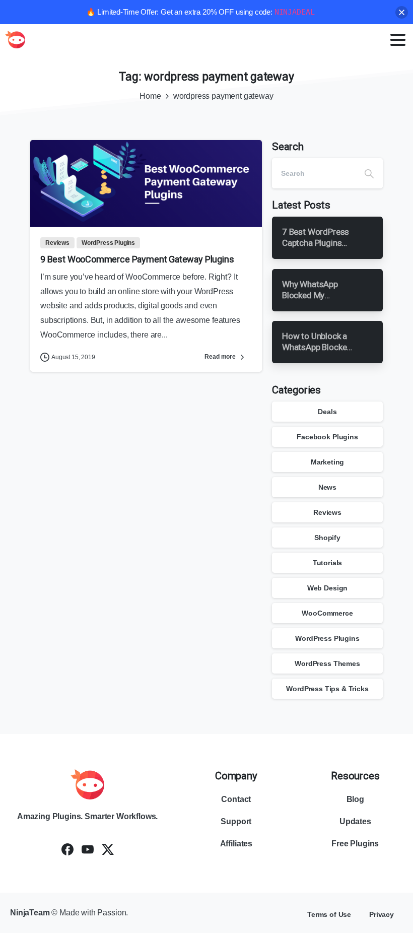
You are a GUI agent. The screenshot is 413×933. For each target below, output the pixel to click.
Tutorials (327, 563)
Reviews (327, 512)
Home (150, 96)
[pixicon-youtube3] (88, 848)
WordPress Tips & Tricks (327, 689)
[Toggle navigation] (398, 39)
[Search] (369, 173)
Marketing (328, 462)
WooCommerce (327, 613)
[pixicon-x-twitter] (108, 848)
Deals (327, 412)
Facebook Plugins (327, 437)
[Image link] (88, 784)
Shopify (327, 538)
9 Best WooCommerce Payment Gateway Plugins (137, 259)
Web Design (327, 588)
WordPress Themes (327, 663)
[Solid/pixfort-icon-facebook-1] (67, 848)
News (327, 487)
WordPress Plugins (327, 638)
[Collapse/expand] (401, 12)
